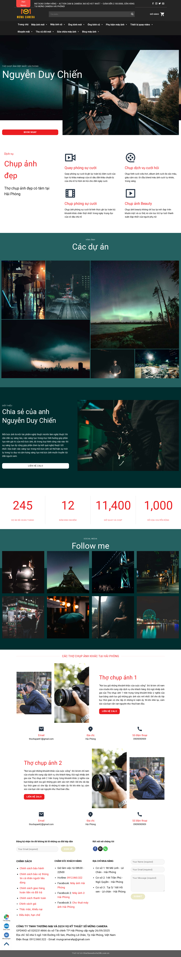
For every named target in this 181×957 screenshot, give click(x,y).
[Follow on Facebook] (153, 3)
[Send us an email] (163, 3)
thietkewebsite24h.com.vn (96, 953)
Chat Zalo (6, 929)
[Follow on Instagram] (156, 3)
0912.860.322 (74, 877)
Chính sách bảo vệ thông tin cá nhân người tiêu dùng (34, 878)
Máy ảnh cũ (56, 24)
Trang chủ (23, 24)
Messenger (6, 938)
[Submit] (132, 14)
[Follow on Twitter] (160, 3)
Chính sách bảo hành (32, 868)
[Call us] (105, 848)
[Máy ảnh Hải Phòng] (30, 14)
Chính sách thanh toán (33, 898)
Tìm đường (6, 920)
